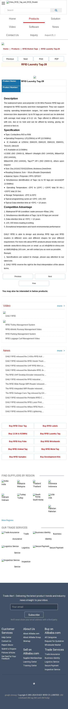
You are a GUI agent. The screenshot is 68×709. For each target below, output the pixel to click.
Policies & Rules (8, 653)
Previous (10, 59)
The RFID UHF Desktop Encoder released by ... (26, 375)
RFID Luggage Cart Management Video (23, 338)
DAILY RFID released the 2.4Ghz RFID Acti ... (25, 356)
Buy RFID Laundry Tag (50, 434)
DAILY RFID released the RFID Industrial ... (24, 379)
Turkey (20, 498)
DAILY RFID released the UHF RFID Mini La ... (25, 366)
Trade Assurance (52, 654)
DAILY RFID (11, 316)
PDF (57, 59)
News (55, 27)
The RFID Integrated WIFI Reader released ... (25, 388)
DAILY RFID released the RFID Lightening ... (24, 411)
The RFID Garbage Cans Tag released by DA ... (26, 393)
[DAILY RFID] (4, 313)
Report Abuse (7, 645)
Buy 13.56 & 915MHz (18, 434)
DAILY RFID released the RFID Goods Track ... (25, 361)
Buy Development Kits (50, 457)
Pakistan (52, 511)
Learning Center (30, 662)
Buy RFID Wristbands (50, 441)
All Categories (51, 637)
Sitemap (26, 641)
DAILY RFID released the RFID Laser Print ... (25, 402)
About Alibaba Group (32, 637)
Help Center (6, 637)
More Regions (7, 520)
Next (26, 59)
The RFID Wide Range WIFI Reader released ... (26, 384)
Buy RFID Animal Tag (17, 449)
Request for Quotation (54, 641)
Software (34, 27)
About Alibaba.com (31, 633)
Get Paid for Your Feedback (9, 657)
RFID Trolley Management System (20, 325)
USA (50, 498)
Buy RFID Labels (50, 426)
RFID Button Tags (30, 49)
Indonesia (52, 486)
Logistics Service (52, 662)
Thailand (37, 486)
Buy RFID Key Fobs (18, 441)
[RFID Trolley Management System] (4, 321)
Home (12, 18)
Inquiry (34, 35)
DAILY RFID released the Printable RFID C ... (25, 398)
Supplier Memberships (32, 658)
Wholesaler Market (53, 645)
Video (12, 27)
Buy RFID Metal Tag (50, 449)
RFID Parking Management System (21, 334)
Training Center (30, 666)
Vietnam (5, 500)
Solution (55, 18)
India (4, 484)
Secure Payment (56, 548)
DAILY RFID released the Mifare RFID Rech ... (25, 407)
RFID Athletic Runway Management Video (24, 329)
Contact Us (12, 35)
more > (61, 305)
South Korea (38, 500)
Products (34, 18)
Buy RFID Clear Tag (18, 426)
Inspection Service (52, 669)
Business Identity (52, 658)
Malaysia (21, 486)
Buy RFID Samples (17, 457)
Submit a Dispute (9, 649)
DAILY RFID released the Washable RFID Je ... (26, 370)
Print (41, 59)
